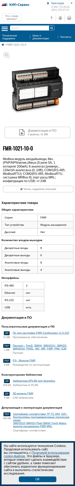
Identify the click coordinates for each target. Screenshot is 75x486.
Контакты (65, 36)
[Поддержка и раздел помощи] (51, 18)
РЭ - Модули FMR (24, 360)
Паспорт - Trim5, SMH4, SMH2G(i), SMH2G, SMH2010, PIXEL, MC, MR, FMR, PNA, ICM (40, 347)
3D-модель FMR (23, 393)
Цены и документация (40, 37)
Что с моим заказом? (11, 17)
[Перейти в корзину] (69, 18)
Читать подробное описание (39, 189)
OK (37, 479)
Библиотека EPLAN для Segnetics (34, 380)
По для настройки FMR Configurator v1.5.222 (41, 332)
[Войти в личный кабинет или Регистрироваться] (60, 18)
